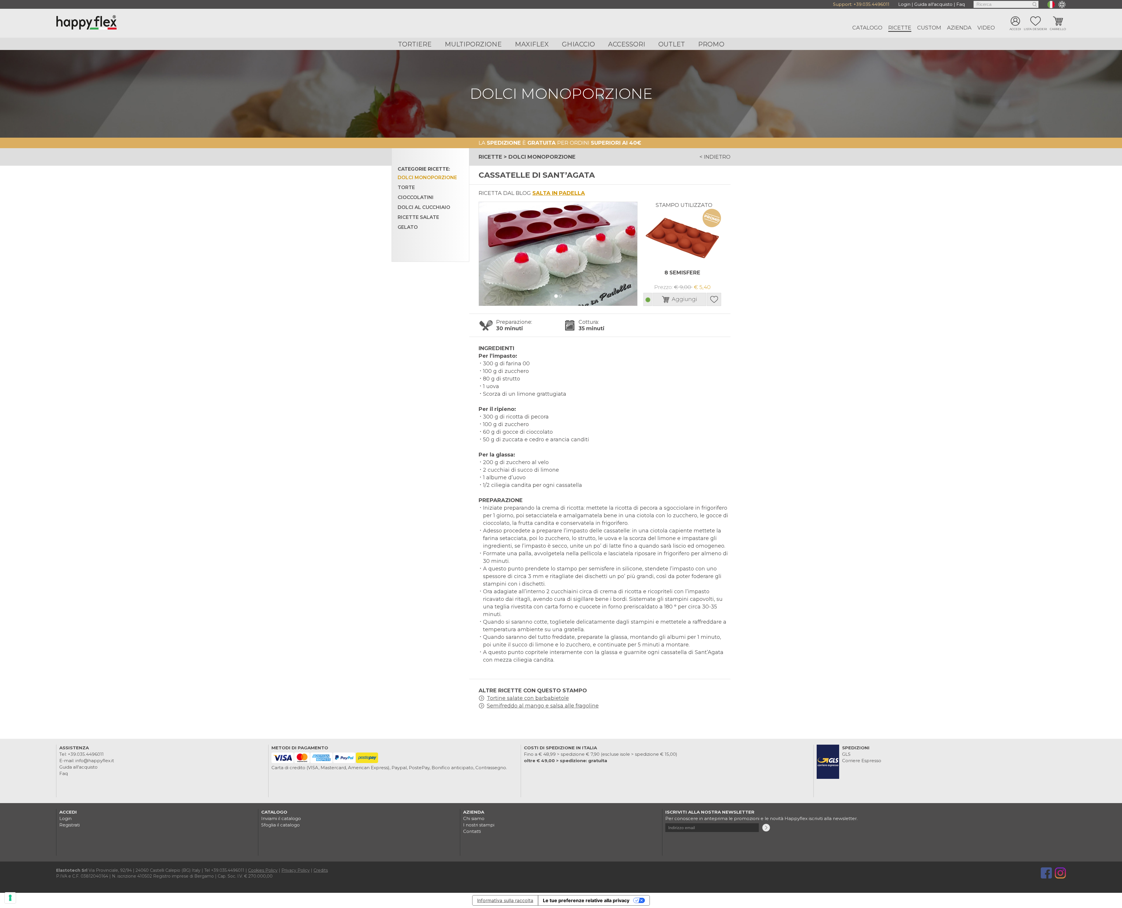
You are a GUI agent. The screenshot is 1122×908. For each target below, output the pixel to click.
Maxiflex (532, 44)
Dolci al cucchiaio (424, 207)
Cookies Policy (263, 870)
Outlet (671, 44)
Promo (711, 44)
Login (904, 4)
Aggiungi (684, 299)
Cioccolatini (416, 197)
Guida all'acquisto (933, 4)
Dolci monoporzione (427, 177)
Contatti (472, 831)
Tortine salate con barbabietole (528, 698)
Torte (406, 187)
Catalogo (867, 28)
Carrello (1058, 29)
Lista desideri (1035, 29)
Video (986, 28)
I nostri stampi (478, 825)
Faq (960, 4)
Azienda (959, 28)
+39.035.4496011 (871, 4)
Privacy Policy (295, 870)
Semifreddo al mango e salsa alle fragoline (543, 706)
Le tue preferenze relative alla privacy (586, 900)
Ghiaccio (578, 44)
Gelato (408, 227)
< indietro (714, 157)
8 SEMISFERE (682, 272)
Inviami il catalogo (281, 818)
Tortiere (415, 44)
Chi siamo (473, 818)
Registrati (69, 825)
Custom (929, 28)
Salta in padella (558, 193)
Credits (321, 870)
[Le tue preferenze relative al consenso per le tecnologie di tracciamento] (10, 897)
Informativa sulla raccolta (505, 900)
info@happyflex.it (94, 760)
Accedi (1015, 29)
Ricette (899, 28)
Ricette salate (418, 217)
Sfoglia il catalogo (280, 825)
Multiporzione (473, 44)
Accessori (626, 44)
